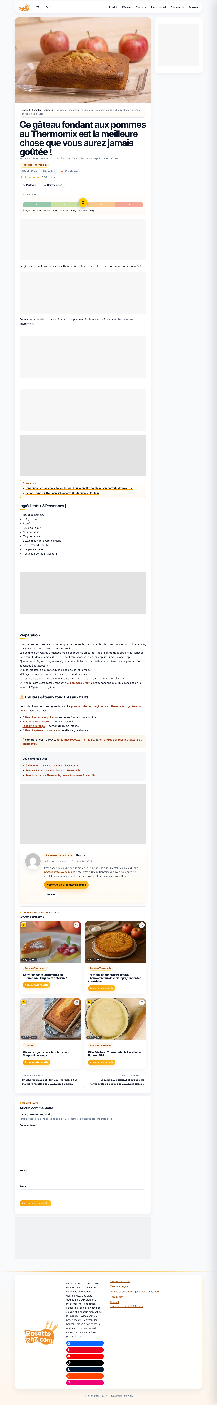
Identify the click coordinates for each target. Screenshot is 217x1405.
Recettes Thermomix (43, 109)
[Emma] (32, 861)
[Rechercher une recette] (47, 7)
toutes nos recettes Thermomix (76, 739)
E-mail (24, 1186)
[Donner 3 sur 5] (30, 177)
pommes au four (80, 682)
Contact (114, 1302)
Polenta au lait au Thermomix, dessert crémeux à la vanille (60, 775)
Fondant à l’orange (34, 725)
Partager (31, 185)
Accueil (26, 109)
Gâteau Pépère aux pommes (40, 730)
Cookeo (193, 7)
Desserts (141, 7)
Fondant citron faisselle (36, 721)
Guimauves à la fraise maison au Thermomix (52, 765)
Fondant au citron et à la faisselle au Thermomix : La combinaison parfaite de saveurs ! (79, 488)
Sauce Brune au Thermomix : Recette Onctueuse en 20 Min (62, 492)
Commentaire (29, 1125)
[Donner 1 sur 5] (21, 177)
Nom (23, 1170)
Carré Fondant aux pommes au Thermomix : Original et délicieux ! (45, 976)
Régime (126, 7)
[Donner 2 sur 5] (26, 177)
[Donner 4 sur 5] (34, 177)
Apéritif (113, 7)
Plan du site (116, 1296)
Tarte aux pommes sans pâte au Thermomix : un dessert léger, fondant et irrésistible (114, 978)
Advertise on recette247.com (126, 1306)
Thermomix (177, 7)
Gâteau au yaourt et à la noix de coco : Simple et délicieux (47, 1053)
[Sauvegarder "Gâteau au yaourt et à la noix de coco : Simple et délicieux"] (76, 1002)
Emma (80, 855)
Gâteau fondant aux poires (39, 717)
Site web (51, 894)
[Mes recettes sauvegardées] (37, 7)
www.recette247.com (57, 871)
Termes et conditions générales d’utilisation (134, 1291)
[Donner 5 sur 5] (38, 177)
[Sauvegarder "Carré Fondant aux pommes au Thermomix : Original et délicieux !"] (76, 925)
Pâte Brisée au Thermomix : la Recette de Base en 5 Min (114, 1053)
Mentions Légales (120, 1286)
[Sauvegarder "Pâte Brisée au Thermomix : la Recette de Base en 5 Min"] (142, 1002)
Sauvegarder (54, 185)
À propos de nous (120, 1281)
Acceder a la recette (36, 984)
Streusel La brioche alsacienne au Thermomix (53, 770)
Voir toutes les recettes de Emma (66, 884)
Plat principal (158, 7)
